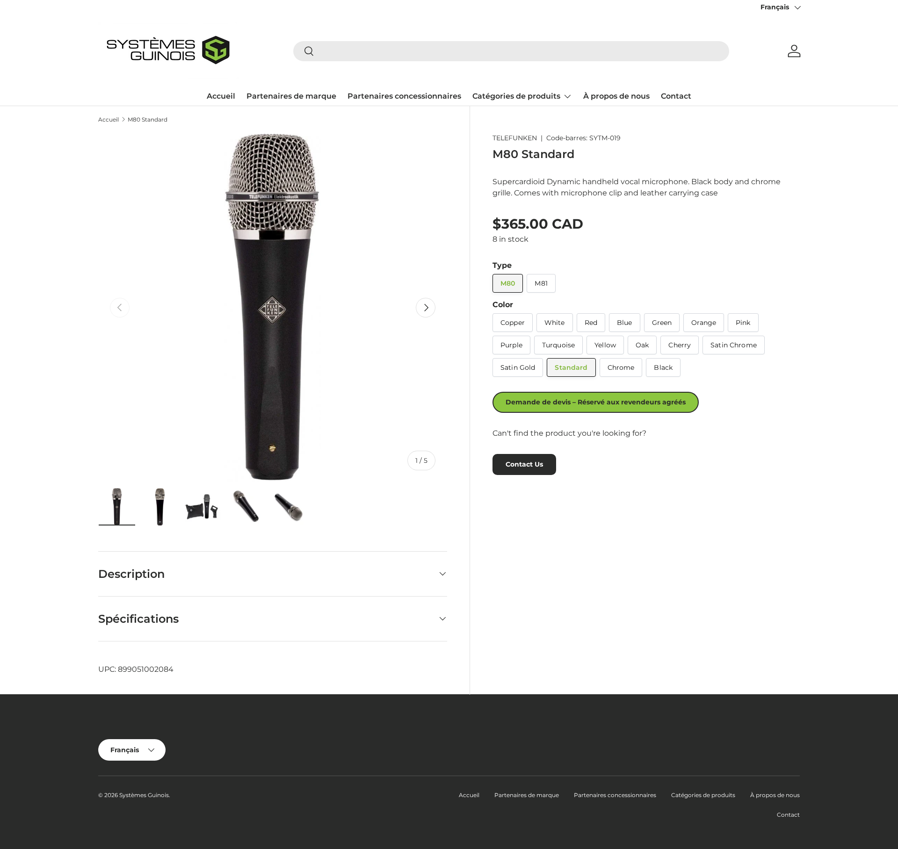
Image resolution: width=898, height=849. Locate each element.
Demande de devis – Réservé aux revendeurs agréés (596, 402)
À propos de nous (616, 96)
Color (502, 304)
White (554, 322)
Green (662, 322)
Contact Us (524, 464)
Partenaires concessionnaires (404, 96)
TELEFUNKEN (514, 138)
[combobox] (511, 51)
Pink (743, 322)
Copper (512, 322)
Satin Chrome (733, 345)
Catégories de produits (516, 96)
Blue (624, 322)
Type (502, 265)
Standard (571, 367)
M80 (507, 283)
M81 (541, 283)
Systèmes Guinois (144, 795)
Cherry (679, 345)
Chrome (621, 367)
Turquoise (558, 345)
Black (663, 367)
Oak (642, 345)
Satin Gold (517, 367)
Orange (703, 322)
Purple (511, 345)
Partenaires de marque (291, 96)
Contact (676, 96)
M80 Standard (147, 119)
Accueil (221, 96)
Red (591, 322)
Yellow (605, 345)
